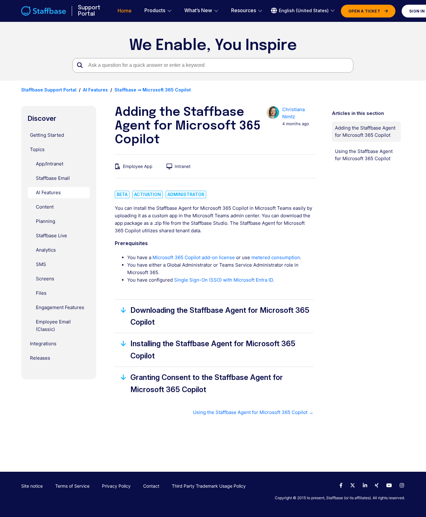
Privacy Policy (116, 486)
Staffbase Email (53, 178)
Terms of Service (72, 486)
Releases (40, 358)
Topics (37, 149)
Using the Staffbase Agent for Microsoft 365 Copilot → (253, 412)
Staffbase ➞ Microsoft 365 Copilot (152, 89)
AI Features (95, 89)
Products (154, 10)
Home (125, 11)
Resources (243, 10)
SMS (41, 264)
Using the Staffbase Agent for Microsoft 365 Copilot (364, 154)
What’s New (198, 10)
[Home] (43, 11)
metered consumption (275, 257)
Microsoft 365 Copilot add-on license (193, 257)
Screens (45, 279)
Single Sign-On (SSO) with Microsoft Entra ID (223, 280)
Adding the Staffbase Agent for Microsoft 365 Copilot (365, 131)
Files (41, 293)
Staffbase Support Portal (48, 89)
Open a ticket (364, 11)
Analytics (46, 250)
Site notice (32, 486)
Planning (45, 221)
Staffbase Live (51, 236)
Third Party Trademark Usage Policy (209, 486)
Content (45, 207)
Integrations (43, 344)
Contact (151, 486)
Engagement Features (60, 307)
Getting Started (47, 135)
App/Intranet (49, 164)
